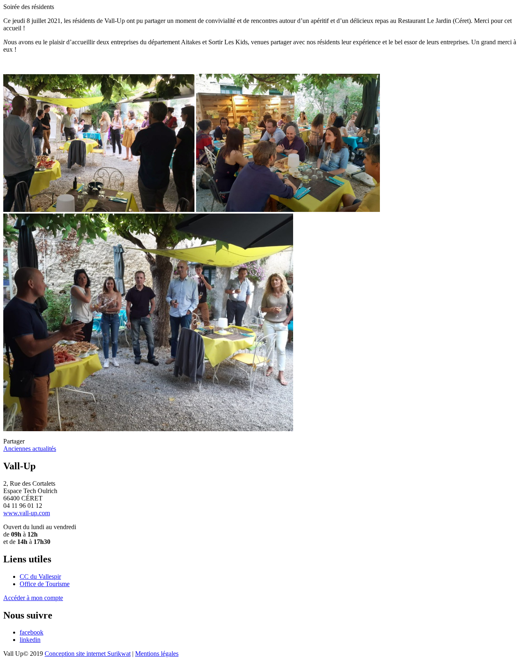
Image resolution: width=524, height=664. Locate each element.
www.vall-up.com (26, 512)
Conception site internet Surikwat (88, 653)
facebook (31, 632)
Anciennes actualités (29, 448)
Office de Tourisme (45, 583)
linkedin (30, 639)
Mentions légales (156, 653)
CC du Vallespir (40, 576)
